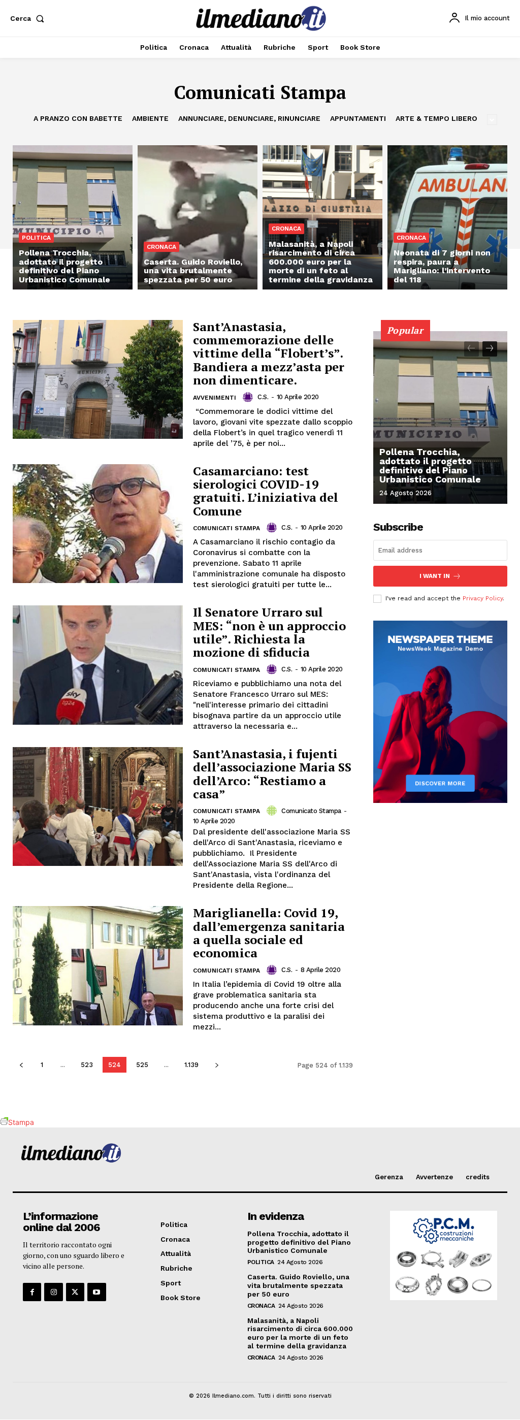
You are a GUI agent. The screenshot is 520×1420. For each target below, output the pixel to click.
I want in (434, 575)
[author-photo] (249, 397)
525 (142, 1065)
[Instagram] (53, 1292)
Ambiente (150, 118)
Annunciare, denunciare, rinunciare (249, 118)
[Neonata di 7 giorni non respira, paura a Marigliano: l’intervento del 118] (447, 217)
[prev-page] (21, 1065)
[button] (29, 18)
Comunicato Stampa (311, 811)
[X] (75, 1292)
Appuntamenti (358, 118)
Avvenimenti (214, 397)
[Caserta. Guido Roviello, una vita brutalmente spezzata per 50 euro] (197, 217)
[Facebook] (32, 1292)
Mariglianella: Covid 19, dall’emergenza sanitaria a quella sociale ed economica (269, 933)
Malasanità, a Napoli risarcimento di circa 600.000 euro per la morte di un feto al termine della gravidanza (300, 1333)
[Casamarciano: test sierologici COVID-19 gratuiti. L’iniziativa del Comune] (98, 523)
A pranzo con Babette (78, 118)
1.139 (191, 1065)
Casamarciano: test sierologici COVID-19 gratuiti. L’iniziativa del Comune (265, 491)
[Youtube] (96, 1292)
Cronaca (161, 246)
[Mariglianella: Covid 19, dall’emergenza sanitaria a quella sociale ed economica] (98, 965)
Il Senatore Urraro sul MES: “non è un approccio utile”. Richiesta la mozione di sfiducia (269, 632)
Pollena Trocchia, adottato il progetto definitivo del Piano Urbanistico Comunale (430, 465)
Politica (36, 237)
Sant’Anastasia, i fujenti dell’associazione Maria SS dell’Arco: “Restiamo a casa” (272, 774)
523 (87, 1065)
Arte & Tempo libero (436, 118)
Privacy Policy (483, 598)
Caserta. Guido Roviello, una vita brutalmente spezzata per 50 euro (298, 1285)
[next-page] (216, 1065)
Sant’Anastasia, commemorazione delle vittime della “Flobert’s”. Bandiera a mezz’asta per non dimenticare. (268, 353)
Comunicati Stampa (226, 528)
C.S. (262, 397)
